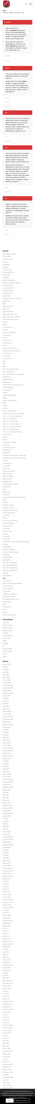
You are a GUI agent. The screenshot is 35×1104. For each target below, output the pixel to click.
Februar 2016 (7, 960)
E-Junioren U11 (8, 353)
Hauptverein (6, 638)
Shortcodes (6, 536)
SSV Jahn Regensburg (10, 562)
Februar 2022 (7, 803)
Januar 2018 (6, 918)
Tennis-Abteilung (8, 589)
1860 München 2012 (9, 254)
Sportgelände (7, 560)
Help (4, 403)
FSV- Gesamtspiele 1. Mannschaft (13, 374)
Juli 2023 (5, 761)
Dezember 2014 (8, 981)
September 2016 (8, 944)
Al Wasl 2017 (7, 275)
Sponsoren (6, 555)
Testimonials (7, 591)
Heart (6, 230)
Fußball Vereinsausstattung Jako (13, 385)
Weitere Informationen (22, 1100)
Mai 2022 (5, 795)
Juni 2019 (6, 884)
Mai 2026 (5, 672)
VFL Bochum (7, 607)
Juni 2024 (6, 732)
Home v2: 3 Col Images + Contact (13, 413)
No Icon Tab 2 (7, 56)
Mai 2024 (5, 735)
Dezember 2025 (8, 685)
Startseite (6, 573)
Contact (5, 338)
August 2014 (7, 988)
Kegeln (5, 641)
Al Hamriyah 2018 (8, 272)
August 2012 (7, 1033)
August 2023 (7, 758)
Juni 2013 (6, 1017)
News (4, 489)
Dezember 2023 (8, 748)
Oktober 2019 (7, 873)
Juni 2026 (6, 669)
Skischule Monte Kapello (10, 552)
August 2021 (7, 816)
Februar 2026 (7, 680)
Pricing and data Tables (10, 521)
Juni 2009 (6, 1075)
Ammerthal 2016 (8, 285)
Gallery (5, 398)
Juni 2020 (6, 852)
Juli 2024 (5, 730)
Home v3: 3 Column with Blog (12, 416)
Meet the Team (7, 479)
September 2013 (8, 1009)
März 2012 (6, 1046)
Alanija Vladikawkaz (9, 280)
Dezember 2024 (8, 717)
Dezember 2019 (8, 868)
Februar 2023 (7, 774)
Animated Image (8, 291)
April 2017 (6, 934)
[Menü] (29, 4)
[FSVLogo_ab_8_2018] (14, 4)
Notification (6, 494)
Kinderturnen (7, 450)
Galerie (5, 392)
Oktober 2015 (7, 968)
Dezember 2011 (8, 1051)
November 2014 (8, 983)
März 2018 (6, 913)
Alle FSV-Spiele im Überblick (12, 283)
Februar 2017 (7, 939)
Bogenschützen (8, 630)
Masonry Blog (7, 474)
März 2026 (6, 677)
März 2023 (6, 771)
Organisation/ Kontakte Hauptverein (14, 497)
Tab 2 (6, 136)
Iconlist (5, 440)
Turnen (5, 656)
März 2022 (6, 800)
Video (4, 609)
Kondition (5, 643)
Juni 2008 (6, 1080)
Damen (5, 345)
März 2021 (6, 829)
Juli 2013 (5, 1015)
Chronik (5, 330)
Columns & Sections (9, 332)
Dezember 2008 (8, 1077)
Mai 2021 (5, 824)
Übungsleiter (7, 602)
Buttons (5, 324)
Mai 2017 (5, 931)
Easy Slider (6, 356)
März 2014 (6, 999)
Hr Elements (7, 434)
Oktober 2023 (7, 753)
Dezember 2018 (8, 900)
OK (9, 1100)
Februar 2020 (7, 863)
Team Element (7, 581)
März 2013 (6, 1022)
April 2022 (6, 798)
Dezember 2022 (8, 779)
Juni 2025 (6, 701)
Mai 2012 (5, 1041)
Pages (5, 500)
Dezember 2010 (8, 1064)
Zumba (5, 612)
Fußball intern (7, 377)
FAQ (4, 361)
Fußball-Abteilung (8, 387)
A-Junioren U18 (8, 259)
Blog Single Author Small (10, 319)
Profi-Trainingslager (9, 523)
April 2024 (6, 737)
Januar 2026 (6, 683)
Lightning (7, 234)
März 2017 (6, 936)
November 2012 (8, 1028)
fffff (4, 364)
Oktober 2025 (7, 690)
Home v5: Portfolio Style (10, 421)
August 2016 (7, 947)
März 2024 (6, 740)
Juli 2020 (5, 850)
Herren (5, 406)
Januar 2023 (6, 777)
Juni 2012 (6, 1038)
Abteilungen (6, 264)
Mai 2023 (5, 766)
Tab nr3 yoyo (8, 141)
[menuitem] (25, 4)
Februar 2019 (7, 894)
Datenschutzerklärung (10, 348)
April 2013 (6, 1020)
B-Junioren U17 (8, 293)
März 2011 (6, 1062)
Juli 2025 (5, 698)
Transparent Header (9, 596)
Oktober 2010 (7, 1067)
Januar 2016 (6, 962)
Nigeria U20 (6, 492)
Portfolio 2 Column (8, 505)
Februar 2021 (7, 832)
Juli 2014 (5, 991)
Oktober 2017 (7, 923)
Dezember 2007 (8, 1088)
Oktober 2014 (7, 986)
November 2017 (8, 920)
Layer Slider (6, 466)
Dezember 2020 (8, 837)
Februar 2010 (7, 1069)
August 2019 (7, 879)
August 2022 (7, 790)
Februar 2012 (7, 1049)
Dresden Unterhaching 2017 (11, 351)
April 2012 (6, 1043)
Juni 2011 (6, 1059)
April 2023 (6, 769)
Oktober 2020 (7, 842)
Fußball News (7, 382)
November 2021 (8, 808)
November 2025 (8, 688)
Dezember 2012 (8, 1025)
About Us (6, 262)
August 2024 (7, 727)
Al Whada (6, 277)
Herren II (5, 408)
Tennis (5, 654)
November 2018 (8, 902)
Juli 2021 (5, 818)
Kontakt (5, 460)
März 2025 (6, 709)
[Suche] (25, 4)
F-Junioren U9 (7, 358)
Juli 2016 (5, 949)
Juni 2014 (6, 994)
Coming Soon (7, 335)
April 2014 (6, 996)
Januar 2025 (6, 714)
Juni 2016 (6, 952)
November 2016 (8, 941)
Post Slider (6, 515)
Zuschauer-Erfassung (9, 615)
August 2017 (7, 926)
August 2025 (7, 696)
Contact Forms (7, 340)
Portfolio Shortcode (9, 513)
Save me (7, 101)
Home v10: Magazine (9, 411)
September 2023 (8, 756)
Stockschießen (7, 575)
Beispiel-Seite (7, 296)
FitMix (5, 366)
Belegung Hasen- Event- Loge (12, 298)
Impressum (6, 445)
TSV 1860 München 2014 (11, 599)
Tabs (4, 10)
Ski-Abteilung (7, 547)
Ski (4, 646)
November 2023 (8, 751)
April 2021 (6, 826)
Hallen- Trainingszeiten (10, 400)
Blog (4, 304)
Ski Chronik (6, 539)
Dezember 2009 (8, 1072)
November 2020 (8, 839)
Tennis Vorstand (8, 586)
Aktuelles (5, 267)
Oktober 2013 (7, 1007)
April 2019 (6, 889)
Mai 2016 (5, 954)
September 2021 (8, 813)
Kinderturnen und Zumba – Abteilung (14, 455)
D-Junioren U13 (8, 343)
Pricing (5, 518)
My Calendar (7, 487)
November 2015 (8, 965)
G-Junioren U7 (7, 390)
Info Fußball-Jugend (9, 447)
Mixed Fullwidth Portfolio (10, 484)
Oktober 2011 (7, 1054)
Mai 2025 (5, 703)
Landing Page (7, 463)
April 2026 (6, 675)
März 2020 (6, 860)
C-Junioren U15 (8, 327)
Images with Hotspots (9, 442)
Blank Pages (7, 301)
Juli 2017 (5, 928)
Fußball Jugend (7, 635)
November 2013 (8, 1004)
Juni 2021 (6, 821)
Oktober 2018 (7, 905)
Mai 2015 (5, 975)
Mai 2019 (5, 886)
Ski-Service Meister (9, 549)
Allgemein (6, 622)
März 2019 (6, 892)
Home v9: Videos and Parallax (12, 432)
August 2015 (7, 970)
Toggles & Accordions (10, 594)
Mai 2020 (5, 855)
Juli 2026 (5, 667)
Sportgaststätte (7, 557)
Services (5, 534)
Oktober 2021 (7, 811)
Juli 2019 (5, 881)
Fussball (5, 633)
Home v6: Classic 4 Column (12, 424)
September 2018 (8, 907)
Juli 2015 (5, 973)
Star (6, 198)
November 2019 (8, 871)
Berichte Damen (8, 625)
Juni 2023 (6, 764)
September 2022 (8, 787)
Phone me (7, 68)
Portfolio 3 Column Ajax (10, 510)
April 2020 (6, 858)
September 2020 (8, 845)
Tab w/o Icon (7, 106)
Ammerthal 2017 (8, 288)
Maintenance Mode (9, 471)
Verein (5, 604)
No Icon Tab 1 (7, 22)
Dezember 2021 (8, 805)
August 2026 (7, 664)
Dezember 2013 (8, 1001)
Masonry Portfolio (8, 476)
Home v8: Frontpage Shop (11, 429)
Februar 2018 (7, 915)
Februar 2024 (7, 743)
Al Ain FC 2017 (7, 270)
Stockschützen (7, 651)
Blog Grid (6, 309)
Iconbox (5, 437)
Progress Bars (7, 526)
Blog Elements (7, 306)
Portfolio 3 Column (8, 507)
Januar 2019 (6, 897)
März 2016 (6, 957)
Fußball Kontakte (8, 379)
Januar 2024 (6, 745)
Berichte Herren (8, 628)
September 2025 (8, 693)
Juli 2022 (5, 792)
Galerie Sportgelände (9, 395)
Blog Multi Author (8, 311)
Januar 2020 (6, 866)
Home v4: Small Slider (10, 419)
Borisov (5, 322)
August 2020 (7, 847)
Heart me (7, 97)
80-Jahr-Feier (7, 257)
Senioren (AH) (7, 531)
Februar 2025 (7, 711)
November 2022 (8, 782)
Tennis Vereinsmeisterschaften (12, 583)
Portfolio (5, 502)
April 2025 (6, 706)
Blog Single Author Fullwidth (11, 317)
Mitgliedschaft (7, 481)
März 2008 (6, 1083)
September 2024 (8, 724)
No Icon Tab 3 (7, 60)
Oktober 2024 (7, 722)
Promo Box (6, 528)
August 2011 (7, 1056)
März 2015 (6, 978)
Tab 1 (6, 112)
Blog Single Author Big (10, 314)
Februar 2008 (7, 1085)
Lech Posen (6, 468)
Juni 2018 (6, 910)
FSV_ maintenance (9, 372)
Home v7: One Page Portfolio (12, 426)
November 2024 (8, 719)
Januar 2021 (6, 834)
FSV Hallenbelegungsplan (11, 369)
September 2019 (8, 876)
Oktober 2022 (7, 785)
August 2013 (7, 1012)
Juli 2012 (5, 1035)
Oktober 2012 (7, 1030)
